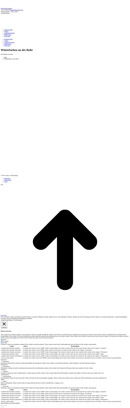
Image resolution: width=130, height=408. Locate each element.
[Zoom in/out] (6, 405)
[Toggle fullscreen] (5, 405)
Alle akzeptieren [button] (17, 320)
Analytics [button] (3, 369)
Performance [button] (4, 364)
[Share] (3, 405)
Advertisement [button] (5, 374)
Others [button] (2, 379)
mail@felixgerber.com (17, 10)
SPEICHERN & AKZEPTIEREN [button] (10, 403)
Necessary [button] (3, 339)
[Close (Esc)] (1, 405)
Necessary (6, 341)
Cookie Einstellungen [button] (7, 320)
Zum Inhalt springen (6, 8)
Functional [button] (4, 359)
